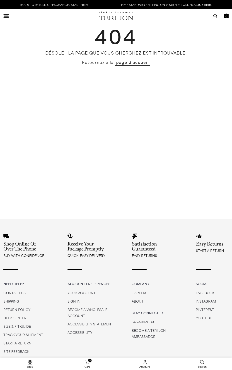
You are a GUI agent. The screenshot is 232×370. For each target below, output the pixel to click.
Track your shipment (23, 334)
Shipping (11, 301)
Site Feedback (16, 351)
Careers (139, 292)
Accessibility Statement (90, 324)
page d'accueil (132, 62)
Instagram (206, 301)
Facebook (205, 292)
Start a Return (210, 250)
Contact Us (14, 292)
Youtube (204, 317)
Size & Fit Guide (17, 326)
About (137, 301)
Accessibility (80, 332)
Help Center (15, 317)
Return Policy (17, 309)
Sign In (74, 301)
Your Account (82, 292)
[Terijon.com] (116, 15)
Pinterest (205, 309)
